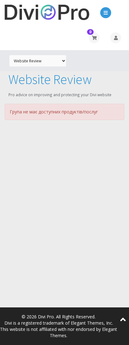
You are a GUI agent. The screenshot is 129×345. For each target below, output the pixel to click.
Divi (8, 323)
